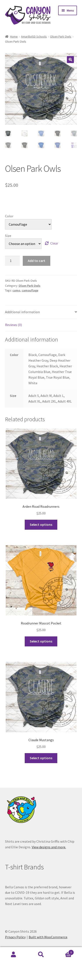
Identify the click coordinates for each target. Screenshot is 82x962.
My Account (13, 954)
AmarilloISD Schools (34, 36)
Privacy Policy (15, 937)
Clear (54, 243)
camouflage (30, 290)
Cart (63, 951)
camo (16, 290)
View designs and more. (49, 847)
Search (41, 954)
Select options (41, 524)
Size (8, 235)
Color (9, 216)
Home (14, 36)
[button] (70, 59)
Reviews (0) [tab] (13, 325)
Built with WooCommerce (48, 937)
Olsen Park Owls (60, 36)
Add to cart (36, 260)
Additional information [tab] (22, 312)
